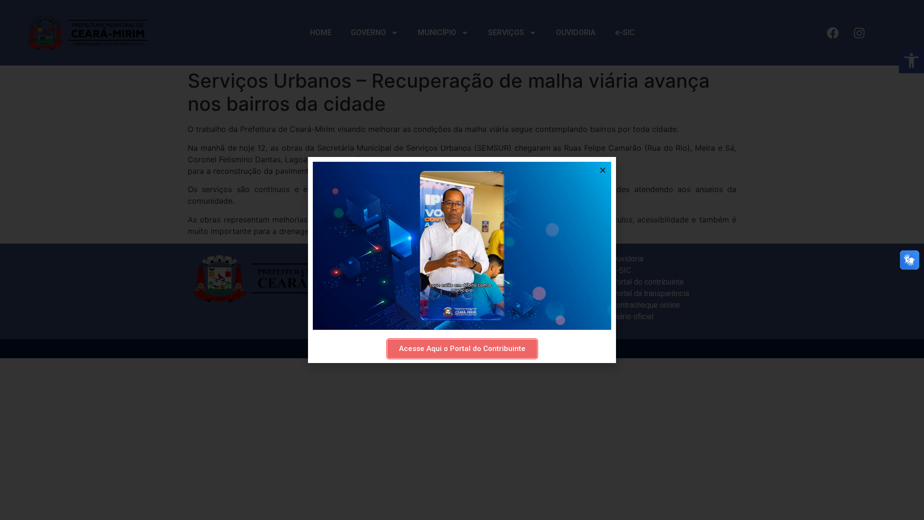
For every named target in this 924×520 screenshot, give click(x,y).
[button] (602, 170)
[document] (462, 260)
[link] (462, 348)
